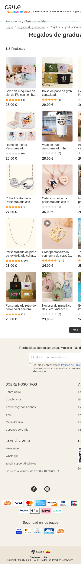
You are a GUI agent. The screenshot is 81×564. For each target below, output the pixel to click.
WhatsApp (12, 456)
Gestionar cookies (39, 557)
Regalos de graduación (31, 27)
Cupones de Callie (17, 429)
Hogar (9, 27)
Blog (8, 414)
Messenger (13, 448)
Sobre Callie (13, 391)
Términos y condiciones (21, 407)
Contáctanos (14, 399)
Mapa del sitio (14, 422)
